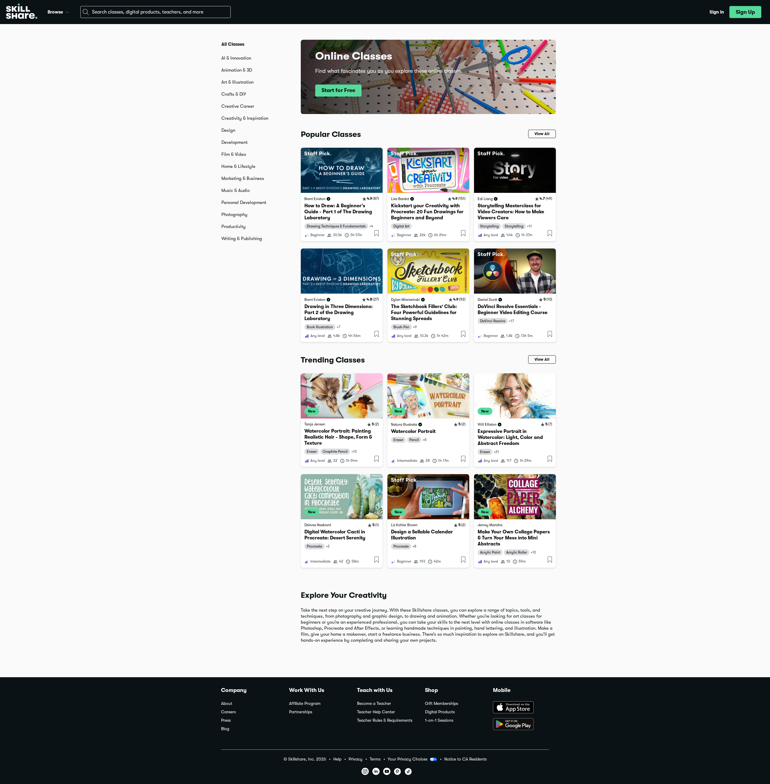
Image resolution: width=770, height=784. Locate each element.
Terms (375, 759)
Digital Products (440, 712)
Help (337, 759)
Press (226, 720)
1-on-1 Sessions (439, 720)
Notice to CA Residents (465, 759)
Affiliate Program (305, 703)
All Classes (232, 44)
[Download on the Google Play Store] (521, 724)
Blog (225, 729)
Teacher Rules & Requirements (384, 720)
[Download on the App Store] (521, 708)
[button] (67, 11)
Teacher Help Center (376, 712)
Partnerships (300, 712)
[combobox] (155, 12)
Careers (228, 712)
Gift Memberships (441, 703)
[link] (342, 194)
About (226, 703)
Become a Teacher (374, 703)
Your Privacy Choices (407, 759)
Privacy (355, 759)
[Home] (21, 12)
